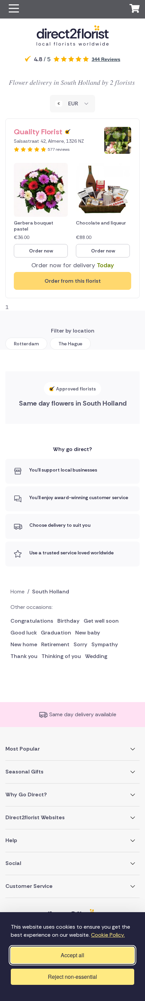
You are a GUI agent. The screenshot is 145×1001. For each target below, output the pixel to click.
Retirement (55, 644)
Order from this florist (73, 280)
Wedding (96, 656)
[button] (13, 9)
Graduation (56, 632)
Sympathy (104, 644)
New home (23, 644)
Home (17, 591)
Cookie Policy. (108, 934)
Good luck (23, 632)
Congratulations (31, 620)
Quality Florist (38, 132)
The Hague (70, 344)
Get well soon (101, 620)
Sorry (80, 644)
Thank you (23, 656)
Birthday (68, 620)
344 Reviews (106, 59)
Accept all (72, 955)
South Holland (50, 591)
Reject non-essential (72, 976)
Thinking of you (61, 656)
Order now (41, 251)
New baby (87, 632)
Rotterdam (26, 344)
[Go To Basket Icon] (134, 9)
